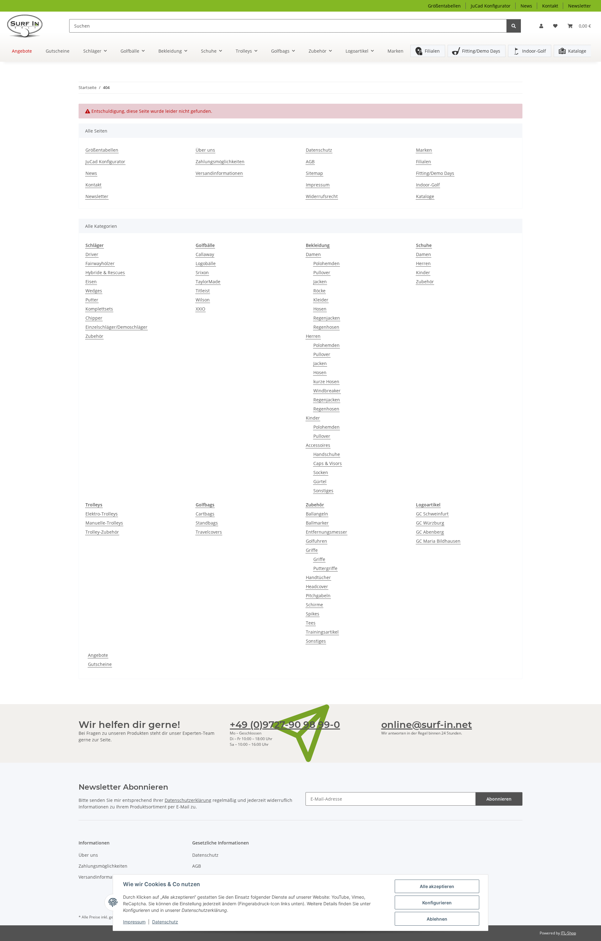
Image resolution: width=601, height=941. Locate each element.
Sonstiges (323, 491)
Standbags (207, 523)
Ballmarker (317, 523)
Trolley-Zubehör (102, 532)
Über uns (205, 150)
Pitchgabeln (318, 596)
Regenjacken (326, 318)
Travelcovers (209, 532)
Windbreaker (327, 391)
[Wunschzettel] (555, 26)
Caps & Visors (327, 463)
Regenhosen (326, 327)
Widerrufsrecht (322, 196)
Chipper (93, 318)
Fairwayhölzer (100, 263)
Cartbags (205, 514)
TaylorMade (208, 282)
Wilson (203, 300)
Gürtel (319, 481)
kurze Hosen (326, 381)
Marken (395, 51)
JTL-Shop (568, 933)
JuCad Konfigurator (491, 6)
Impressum (134, 921)
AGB (310, 162)
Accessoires (318, 445)
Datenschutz (165, 921)
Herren (313, 336)
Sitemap (314, 173)
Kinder (313, 418)
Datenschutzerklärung (188, 800)
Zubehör (94, 336)
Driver (91, 254)
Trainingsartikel (322, 632)
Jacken (320, 282)
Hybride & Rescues (105, 272)
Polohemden (326, 263)
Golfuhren (316, 541)
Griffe (312, 550)
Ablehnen (437, 919)
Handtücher (318, 577)
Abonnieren (498, 799)
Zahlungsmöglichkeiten (220, 162)
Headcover (317, 586)
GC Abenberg (430, 532)
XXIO (200, 309)
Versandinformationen (219, 173)
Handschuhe (326, 454)
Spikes (312, 614)
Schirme (314, 605)
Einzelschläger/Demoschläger (116, 327)
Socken (320, 472)
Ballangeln (317, 514)
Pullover (321, 272)
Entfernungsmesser (326, 532)
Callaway (205, 254)
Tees (311, 623)
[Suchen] (513, 26)
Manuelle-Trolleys (104, 523)
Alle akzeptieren (437, 886)
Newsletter (579, 6)
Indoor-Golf (534, 51)
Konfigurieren (437, 902)
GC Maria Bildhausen (438, 541)
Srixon (202, 272)
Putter (91, 300)
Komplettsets (99, 309)
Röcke (319, 291)
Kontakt (550, 6)
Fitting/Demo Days (481, 51)
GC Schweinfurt (432, 514)
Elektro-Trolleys (101, 514)
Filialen (432, 51)
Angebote (98, 655)
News (526, 6)
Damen (313, 254)
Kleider (320, 300)
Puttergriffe (325, 568)
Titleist (203, 291)
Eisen (91, 282)
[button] (541, 26)
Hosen (319, 309)
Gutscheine (100, 664)
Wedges (93, 291)
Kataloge (577, 51)
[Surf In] (29, 26)
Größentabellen (444, 6)
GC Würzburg (430, 523)
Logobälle (206, 263)
